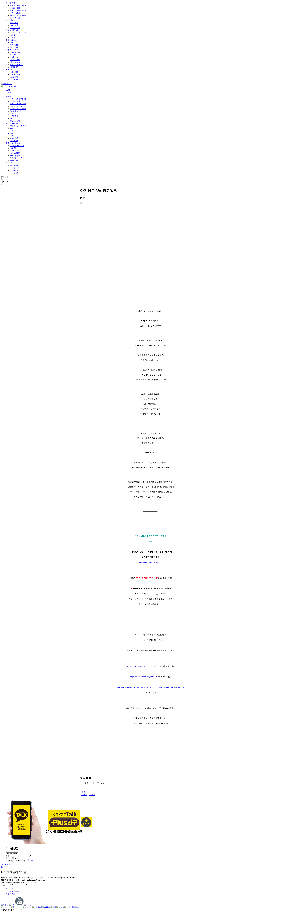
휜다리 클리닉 (12, 30)
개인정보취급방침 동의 (17, 861)
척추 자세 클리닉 (13, 50)
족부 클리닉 (11, 40)
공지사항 (14, 72)
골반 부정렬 (15, 62)
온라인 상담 (15, 74)
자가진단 (14, 79)
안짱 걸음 (14, 23)
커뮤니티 (9, 70)
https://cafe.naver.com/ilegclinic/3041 (144, 677)
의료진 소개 (15, 8)
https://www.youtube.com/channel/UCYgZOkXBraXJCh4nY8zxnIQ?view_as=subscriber (150, 687)
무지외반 (14, 47)
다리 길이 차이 (16, 65)
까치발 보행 (15, 28)
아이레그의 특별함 (18, 5)
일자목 (13, 55)
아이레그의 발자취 (18, 10)
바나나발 (14, 45)
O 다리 (13, 35)
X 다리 (13, 38)
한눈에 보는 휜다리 (18, 33)
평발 (12, 42)
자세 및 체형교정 (17, 52)
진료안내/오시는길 (18, 15)
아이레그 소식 (16, 13)
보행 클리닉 (11, 20)
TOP (3, 867)
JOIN (8, 90)
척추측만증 (15, 60)
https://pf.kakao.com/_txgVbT (150, 562)
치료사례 (14, 77)
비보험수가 (10, 894)
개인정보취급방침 (13, 891)
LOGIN (9, 92)
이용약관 (9, 889)
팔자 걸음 (14, 25)
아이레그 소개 (11, 3)
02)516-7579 (6, 865)
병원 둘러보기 (16, 18)
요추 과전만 (15, 57)
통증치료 (14, 67)
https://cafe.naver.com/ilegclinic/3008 (139, 666)
